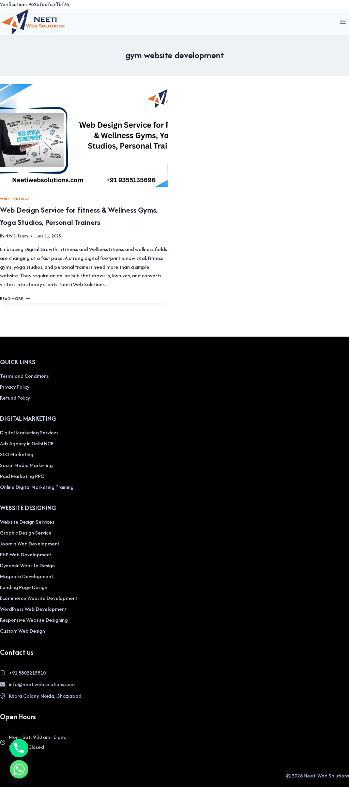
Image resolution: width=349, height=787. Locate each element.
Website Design (15, 198)
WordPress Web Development (33, 609)
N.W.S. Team (16, 236)
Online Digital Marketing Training (37, 487)
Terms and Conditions (24, 376)
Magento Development (26, 576)
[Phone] (19, 748)
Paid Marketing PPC (22, 476)
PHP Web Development (26, 554)
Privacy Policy (14, 386)
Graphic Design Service (25, 532)
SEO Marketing (16, 454)
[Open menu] (342, 21)
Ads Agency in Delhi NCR (27, 443)
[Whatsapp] (19, 769)
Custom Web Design (22, 630)
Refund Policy (15, 397)
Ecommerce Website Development (39, 598)
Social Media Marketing (26, 465)
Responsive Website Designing (34, 619)
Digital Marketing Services (29, 432)
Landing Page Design (23, 587)
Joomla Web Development (30, 543)
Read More (15, 299)
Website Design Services (27, 521)
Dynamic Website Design (27, 565)
